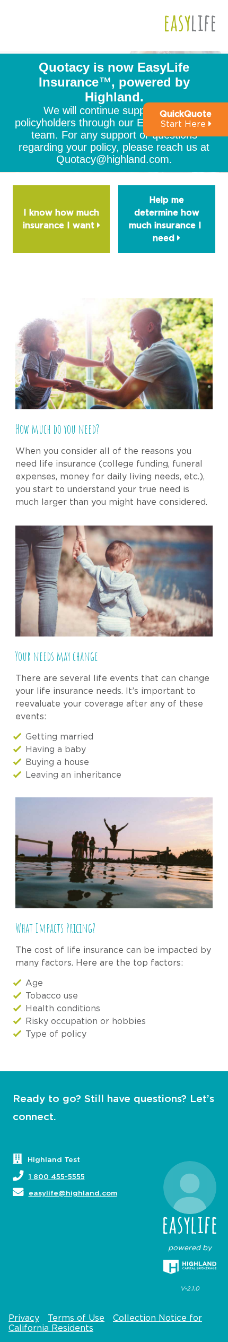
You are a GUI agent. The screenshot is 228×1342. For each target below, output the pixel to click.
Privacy (23, 1318)
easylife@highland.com (73, 1193)
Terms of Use (76, 1318)
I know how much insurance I (61, 219)
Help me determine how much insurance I (166, 219)
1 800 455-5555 (57, 1177)
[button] (185, 119)
